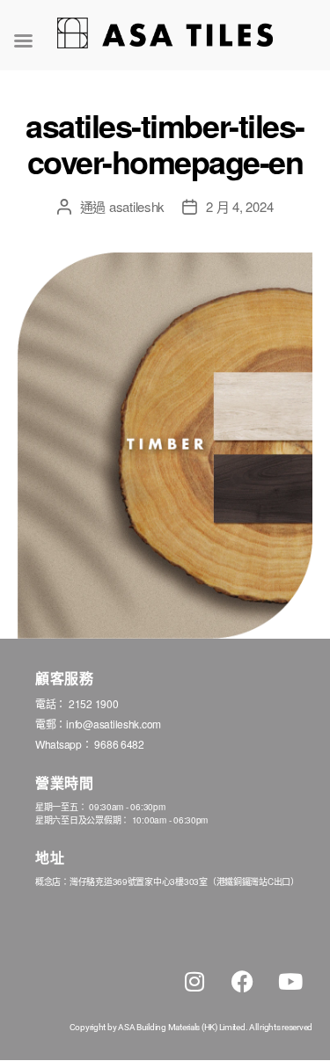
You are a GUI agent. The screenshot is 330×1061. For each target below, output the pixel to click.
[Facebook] (242, 981)
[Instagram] (194, 981)
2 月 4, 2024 (239, 206)
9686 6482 (119, 743)
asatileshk (137, 206)
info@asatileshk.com (113, 723)
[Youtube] (290, 981)
